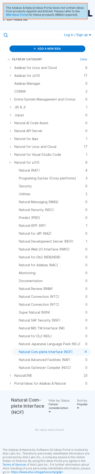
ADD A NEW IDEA (49, 48)
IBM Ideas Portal (17, 14)
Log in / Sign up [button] (76, 35)
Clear (83, 59)
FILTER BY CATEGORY (27, 59)
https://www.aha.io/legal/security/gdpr (37, 472)
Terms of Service (14, 464)
